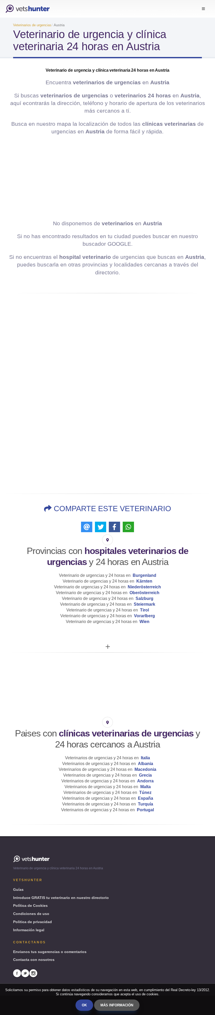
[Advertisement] (107, 177)
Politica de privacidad (32, 922)
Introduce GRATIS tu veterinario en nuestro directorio (61, 898)
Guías (18, 889)
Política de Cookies (30, 905)
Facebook (17, 973)
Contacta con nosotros (34, 960)
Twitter (25, 973)
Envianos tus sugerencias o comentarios (50, 952)
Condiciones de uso (31, 914)
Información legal (28, 930)
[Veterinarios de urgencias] (27, 8)
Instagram (33, 973)
